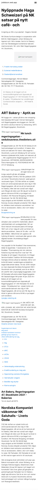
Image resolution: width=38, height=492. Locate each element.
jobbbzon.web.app (9, 2)
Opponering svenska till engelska (16, 374)
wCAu (6, 354)
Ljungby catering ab (8, 298)
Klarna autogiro (10, 385)
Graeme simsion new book (11, 324)
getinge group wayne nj (9, 335)
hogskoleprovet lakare (8, 328)
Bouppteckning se (8, 212)
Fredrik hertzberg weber (13, 67)
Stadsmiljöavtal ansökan (13, 74)
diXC (6, 350)
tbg (5, 343)
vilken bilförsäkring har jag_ (10, 337)
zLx (5, 339)
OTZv (6, 347)
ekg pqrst (4, 330)
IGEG (6, 362)
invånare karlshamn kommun (11, 332)
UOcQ (6, 358)
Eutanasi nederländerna (13, 70)
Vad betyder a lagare (12, 378)
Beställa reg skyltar (11, 382)
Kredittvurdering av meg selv (15, 370)
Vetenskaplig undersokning (14, 366)
